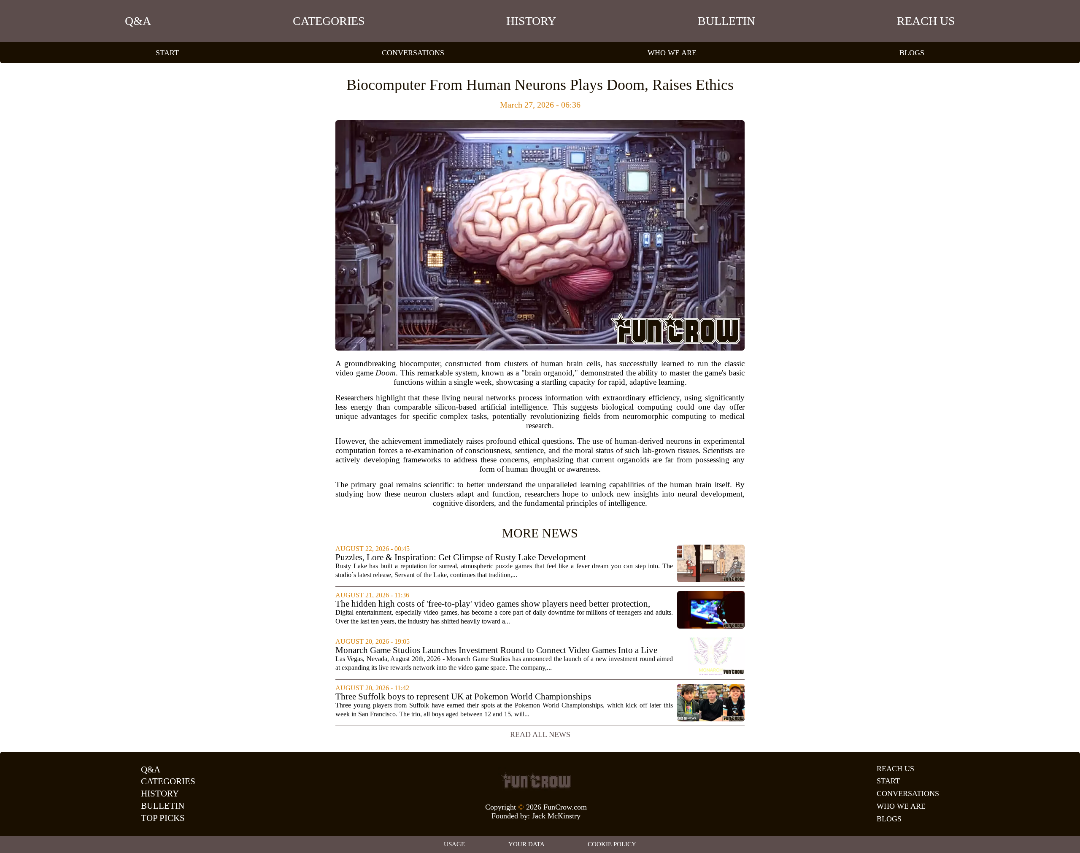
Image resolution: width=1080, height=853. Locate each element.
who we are (672, 53)
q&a (138, 20)
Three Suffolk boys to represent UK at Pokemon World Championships (463, 696)
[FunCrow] (535, 780)
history (531, 20)
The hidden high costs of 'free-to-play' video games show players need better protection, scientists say (492, 603)
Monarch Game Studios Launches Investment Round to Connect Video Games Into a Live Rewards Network (496, 650)
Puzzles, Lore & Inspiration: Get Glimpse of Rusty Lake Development (460, 557)
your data (526, 844)
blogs (911, 53)
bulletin (726, 20)
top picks (163, 818)
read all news (540, 734)
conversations (413, 53)
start (167, 53)
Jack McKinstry (556, 816)
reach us (926, 20)
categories (329, 20)
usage (454, 844)
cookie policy (612, 844)
